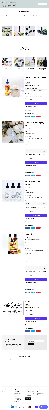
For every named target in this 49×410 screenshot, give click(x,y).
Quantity (27, 142)
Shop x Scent (31, 15)
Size (26, 131)
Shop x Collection (16, 15)
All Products (7, 15)
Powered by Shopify (34, 405)
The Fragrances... (39, 15)
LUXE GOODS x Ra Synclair (24, 405)
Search (38, 391)
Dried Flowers (28, 253)
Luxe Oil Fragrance (30, 94)
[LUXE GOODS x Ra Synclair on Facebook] (2, 391)
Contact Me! (30, 18)
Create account (28, 4)
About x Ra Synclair (21, 18)
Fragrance (28, 136)
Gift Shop (24, 15)
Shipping (27, 85)
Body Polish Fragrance (31, 88)
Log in (22, 4)
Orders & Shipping (41, 393)
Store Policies (40, 394)
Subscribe (31, 344)
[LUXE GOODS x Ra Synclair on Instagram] (4, 391)
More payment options (31, 106)
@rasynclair (37, 359)
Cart (35, 4)
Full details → (28, 110)
